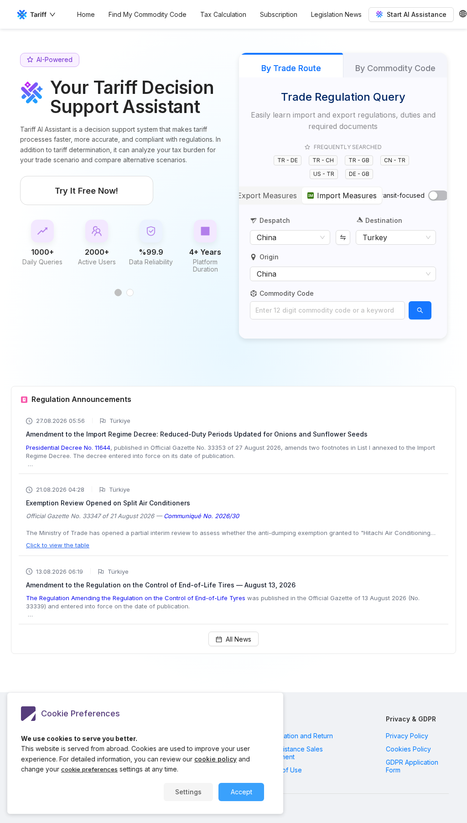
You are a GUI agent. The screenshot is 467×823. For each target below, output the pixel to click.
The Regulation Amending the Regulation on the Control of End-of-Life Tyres (135, 598)
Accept (241, 792)
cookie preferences (89, 769)
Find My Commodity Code (148, 14)
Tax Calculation (223, 14)
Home (86, 14)
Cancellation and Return (297, 736)
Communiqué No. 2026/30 (201, 516)
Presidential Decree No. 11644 (68, 447)
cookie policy (215, 759)
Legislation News (336, 14)
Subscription (278, 14)
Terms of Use (281, 770)
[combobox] (327, 310)
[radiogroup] (302, 195)
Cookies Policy (408, 749)
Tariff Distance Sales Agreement (292, 753)
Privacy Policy (407, 736)
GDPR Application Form (412, 766)
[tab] (118, 292)
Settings (188, 792)
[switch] (438, 195)
